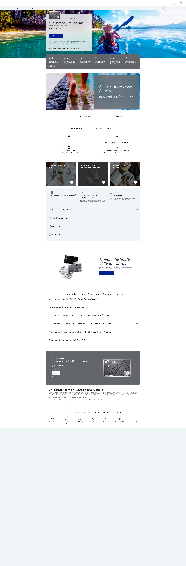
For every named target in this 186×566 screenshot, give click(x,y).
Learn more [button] (107, 273)
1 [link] (75, 195)
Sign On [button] (179, 8)
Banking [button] (15, 8)
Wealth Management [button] (41, 8)
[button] (71, 182)
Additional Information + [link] (73, 48)
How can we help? (169, 8)
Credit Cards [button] (7, 8)
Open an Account (53, 8)
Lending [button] (23, 8)
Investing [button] (30, 8)
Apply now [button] (56, 35)
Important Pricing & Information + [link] (57, 48)
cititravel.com (52, 66)
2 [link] (55, 66)
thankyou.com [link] (117, 154)
